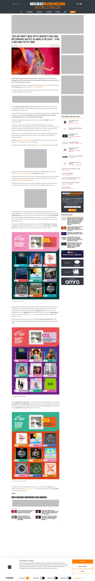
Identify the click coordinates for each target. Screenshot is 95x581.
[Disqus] (36, 540)
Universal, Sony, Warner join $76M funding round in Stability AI (75, 234)
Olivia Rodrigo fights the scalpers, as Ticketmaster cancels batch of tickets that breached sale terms (74, 239)
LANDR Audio (79, 164)
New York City (72, 164)
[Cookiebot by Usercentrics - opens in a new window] (9, 578)
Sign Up (73, 210)
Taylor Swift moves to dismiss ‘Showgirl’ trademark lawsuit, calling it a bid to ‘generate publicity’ (49, 518)
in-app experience (27, 140)
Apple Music (54, 312)
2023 (41, 87)
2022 (35, 87)
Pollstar (14, 171)
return (18, 142)
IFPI (29, 78)
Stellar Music (71, 129)
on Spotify (39, 145)
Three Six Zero (79, 143)
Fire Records (76, 123)
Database (49, 12)
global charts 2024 (30, 497)
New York (64, 188)
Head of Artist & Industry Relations (75, 163)
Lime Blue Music (69, 184)
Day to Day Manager (74, 142)
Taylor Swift (43, 497)
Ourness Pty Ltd (72, 157)
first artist (31, 314)
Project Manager (66, 187)
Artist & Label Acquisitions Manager (70, 182)
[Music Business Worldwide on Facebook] (77, 4)
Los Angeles (71, 136)
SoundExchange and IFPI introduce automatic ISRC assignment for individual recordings (24, 518)
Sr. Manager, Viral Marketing (73, 134)
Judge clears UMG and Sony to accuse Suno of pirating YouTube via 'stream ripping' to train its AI (75, 228)
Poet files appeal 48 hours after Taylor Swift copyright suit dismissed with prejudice (25, 511)
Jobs (65, 12)
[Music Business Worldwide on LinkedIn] (79, 4)
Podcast (57, 12)
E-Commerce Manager (67, 173)
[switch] (43, 578)
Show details (77, 578)
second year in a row (30, 488)
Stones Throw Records (71, 179)
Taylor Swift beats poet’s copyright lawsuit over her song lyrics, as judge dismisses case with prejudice (49, 512)
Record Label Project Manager (74, 148)
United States (21, 497)
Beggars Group (69, 174)
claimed (38, 487)
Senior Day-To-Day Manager (76, 156)
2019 (32, 87)
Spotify (49, 487)
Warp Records (70, 188)
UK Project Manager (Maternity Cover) (71, 178)
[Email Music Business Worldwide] (81, 4)
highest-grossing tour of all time (20, 173)
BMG (70, 137)
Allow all (82, 561)
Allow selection (83, 566)
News (21, 12)
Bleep (67, 170)
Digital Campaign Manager (75, 128)
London (70, 123)
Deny (82, 571)
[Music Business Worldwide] (47, 5)
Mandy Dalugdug (55, 46)
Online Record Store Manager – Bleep (71, 168)
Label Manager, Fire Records (74, 121)
